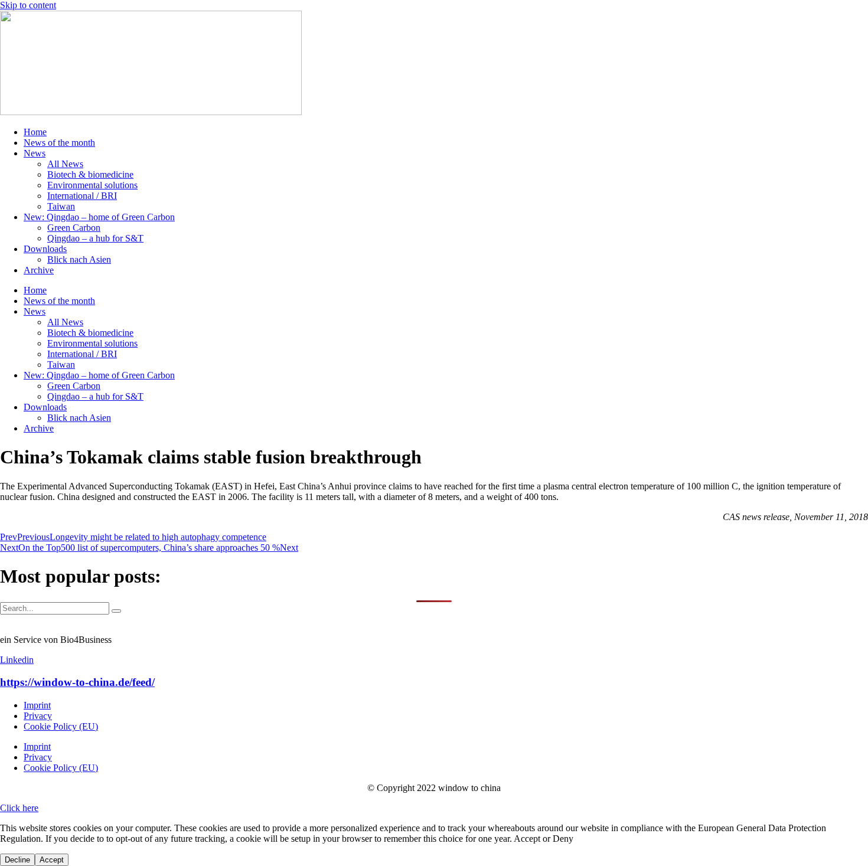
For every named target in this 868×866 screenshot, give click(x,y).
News (34, 153)
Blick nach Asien (79, 259)
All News (65, 164)
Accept (52, 859)
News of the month (59, 143)
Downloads (45, 249)
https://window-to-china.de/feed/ (77, 682)
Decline (17, 859)
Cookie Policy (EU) (61, 726)
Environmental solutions (92, 185)
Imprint (37, 705)
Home (35, 132)
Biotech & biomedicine (90, 174)
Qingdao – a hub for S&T (95, 238)
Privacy (38, 716)
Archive (39, 270)
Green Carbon (73, 228)
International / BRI (82, 196)
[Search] (116, 611)
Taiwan (61, 206)
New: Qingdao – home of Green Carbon (99, 217)
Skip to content (28, 5)
